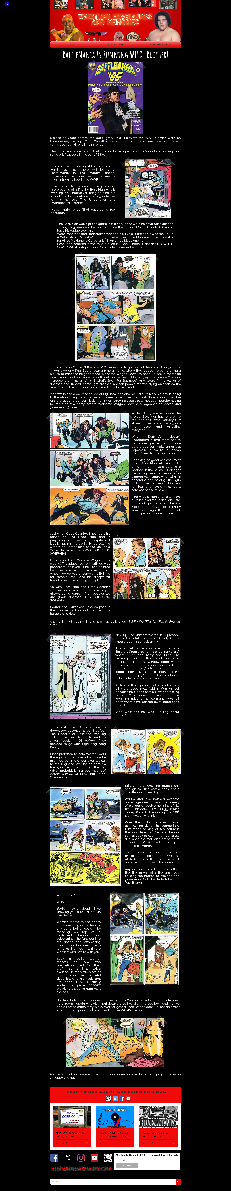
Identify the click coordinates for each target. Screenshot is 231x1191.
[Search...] (178, 1182)
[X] (68, 1158)
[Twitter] (115, 1098)
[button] (7, 3)
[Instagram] (81, 1158)
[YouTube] (128, 1098)
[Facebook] (121, 1098)
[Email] (108, 1098)
